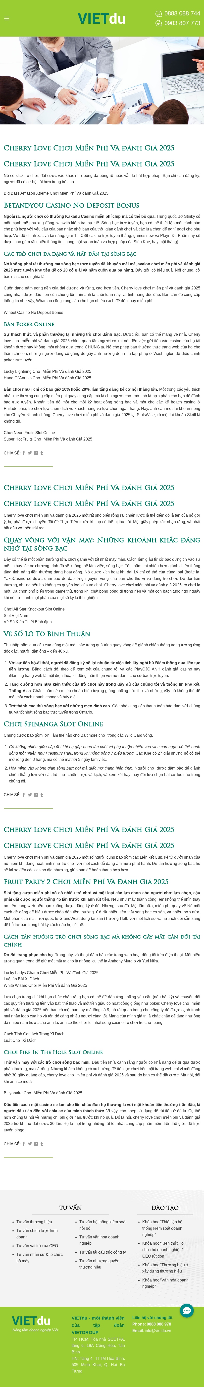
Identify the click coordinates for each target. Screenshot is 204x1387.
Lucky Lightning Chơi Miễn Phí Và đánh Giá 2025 (47, 371)
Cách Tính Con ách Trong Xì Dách (34, 1034)
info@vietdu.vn (158, 1331)
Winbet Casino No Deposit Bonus (33, 312)
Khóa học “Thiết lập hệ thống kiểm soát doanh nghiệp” (162, 1228)
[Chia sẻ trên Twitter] (30, 453)
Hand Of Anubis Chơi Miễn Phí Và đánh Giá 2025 (47, 378)
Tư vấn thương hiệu (34, 1222)
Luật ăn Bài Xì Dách (21, 979)
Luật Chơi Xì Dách (20, 1040)
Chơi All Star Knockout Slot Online (34, 609)
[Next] (193, 80)
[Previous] (10, 80)
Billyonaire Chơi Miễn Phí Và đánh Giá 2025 (43, 1093)
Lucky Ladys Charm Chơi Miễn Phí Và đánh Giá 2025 (51, 973)
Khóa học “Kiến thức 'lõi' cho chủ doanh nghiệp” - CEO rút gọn (163, 1249)
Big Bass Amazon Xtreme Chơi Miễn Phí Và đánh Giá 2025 (56, 193)
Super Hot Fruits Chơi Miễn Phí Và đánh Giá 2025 (48, 439)
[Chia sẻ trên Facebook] (24, 453)
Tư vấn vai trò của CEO (37, 1246)
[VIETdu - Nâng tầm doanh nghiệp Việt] (102, 18)
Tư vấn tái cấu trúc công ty (102, 1252)
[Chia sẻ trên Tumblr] (42, 453)
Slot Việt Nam (16, 615)
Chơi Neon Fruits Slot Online (29, 433)
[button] (7, 18)
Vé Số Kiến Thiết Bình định (28, 622)
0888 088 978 (159, 1324)
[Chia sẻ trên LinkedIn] (36, 453)
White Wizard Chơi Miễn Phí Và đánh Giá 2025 (45, 985)
